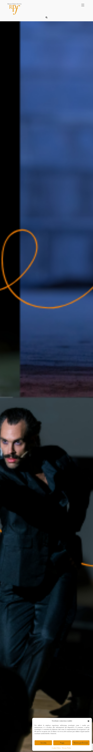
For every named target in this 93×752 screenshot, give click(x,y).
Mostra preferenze (80, 742)
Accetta (43, 742)
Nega (62, 742)
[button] (88, 721)
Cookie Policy (56, 748)
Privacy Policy (66, 748)
